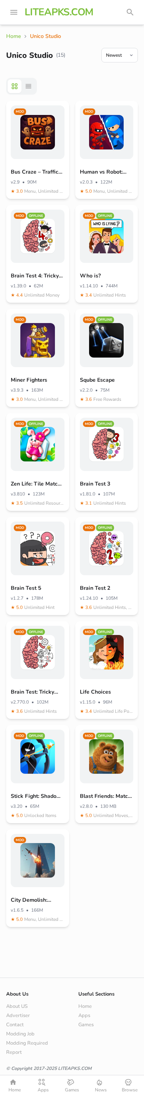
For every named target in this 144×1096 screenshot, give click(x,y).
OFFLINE (36, 215)
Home (85, 1006)
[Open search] (130, 12)
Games (86, 1024)
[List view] (28, 86)
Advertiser (18, 1015)
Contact (15, 1024)
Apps (84, 1015)
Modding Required (27, 1043)
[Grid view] (15, 86)
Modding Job (20, 1033)
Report (14, 1052)
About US (17, 1006)
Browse (129, 1090)
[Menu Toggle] (14, 12)
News (101, 1090)
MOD (20, 111)
